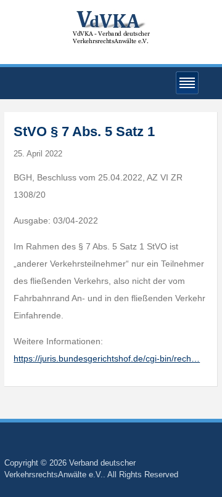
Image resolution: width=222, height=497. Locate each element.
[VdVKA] (111, 26)
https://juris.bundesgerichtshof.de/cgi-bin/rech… (107, 358)
